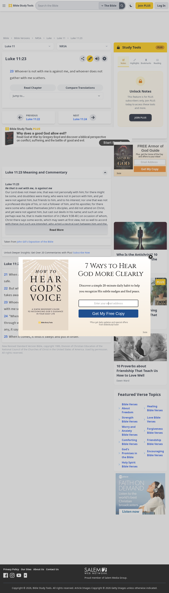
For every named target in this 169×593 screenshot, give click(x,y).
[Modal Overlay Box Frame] (84, 296)
